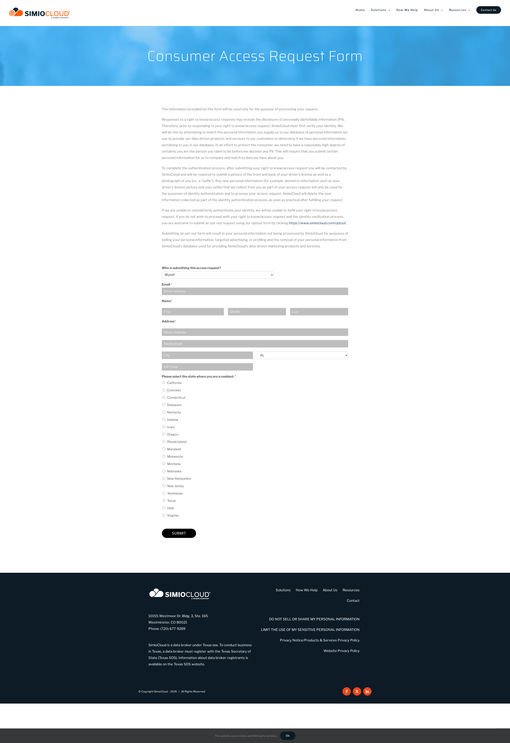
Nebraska (174, 471)
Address (169, 321)
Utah (170, 508)
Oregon (172, 434)
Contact (353, 601)
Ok (288, 735)
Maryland (174, 449)
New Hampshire (179, 479)
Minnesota (175, 456)
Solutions (283, 590)
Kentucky (174, 412)
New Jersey (175, 486)
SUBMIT (179, 533)
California (174, 383)
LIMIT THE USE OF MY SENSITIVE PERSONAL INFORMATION (310, 630)
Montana (173, 464)
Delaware (174, 405)
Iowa (171, 427)
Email (167, 284)
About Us (330, 590)
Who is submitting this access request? (191, 268)
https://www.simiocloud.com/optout (317, 223)
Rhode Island (176, 442)
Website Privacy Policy (342, 651)
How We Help (307, 590)
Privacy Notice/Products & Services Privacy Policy (320, 640)
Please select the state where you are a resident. (199, 376)
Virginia (172, 515)
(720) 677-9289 (172, 629)
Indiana (172, 420)
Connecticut (176, 397)
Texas (171, 501)
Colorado (174, 390)
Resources (351, 590)
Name (167, 301)
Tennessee (175, 493)
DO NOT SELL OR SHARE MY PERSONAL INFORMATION (314, 619)
